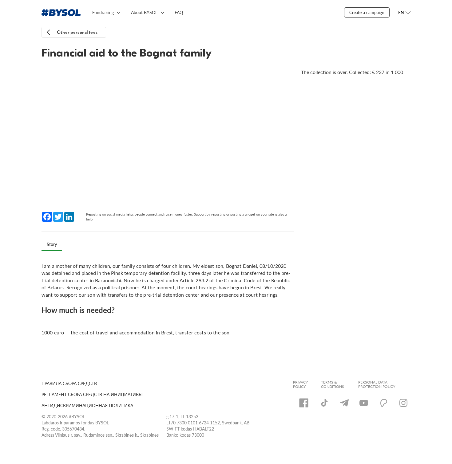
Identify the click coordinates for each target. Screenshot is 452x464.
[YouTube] (363, 403)
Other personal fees (77, 32)
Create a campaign (366, 12)
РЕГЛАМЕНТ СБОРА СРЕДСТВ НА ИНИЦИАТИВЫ (92, 394)
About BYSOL (144, 12)
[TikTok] (324, 403)
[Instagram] (403, 403)
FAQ (179, 12)
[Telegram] (344, 403)
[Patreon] (384, 403)
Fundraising (103, 12)
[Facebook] (304, 403)
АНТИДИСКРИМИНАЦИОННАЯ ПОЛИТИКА (87, 405)
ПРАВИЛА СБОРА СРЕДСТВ (69, 383)
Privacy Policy (300, 384)
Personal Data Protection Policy (376, 384)
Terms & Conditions (332, 384)
